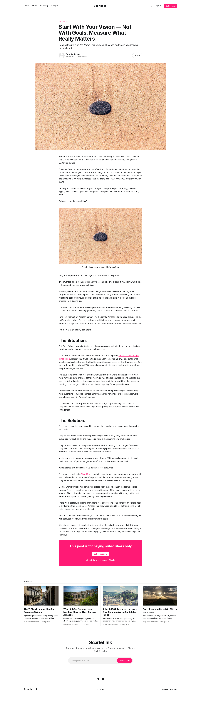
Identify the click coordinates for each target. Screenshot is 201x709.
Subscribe (170, 6)
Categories (55, 6)
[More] (65, 6)
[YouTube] (103, 679)
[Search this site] (150, 6)
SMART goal (86, 474)
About (34, 6)
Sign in (158, 6)
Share (137, 55)
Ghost (174, 689)
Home (26, 6)
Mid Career (63, 21)
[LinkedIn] (98, 679)
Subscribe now (100, 554)
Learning (44, 6)
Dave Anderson (73, 54)
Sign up (100, 689)
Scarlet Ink (100, 5)
